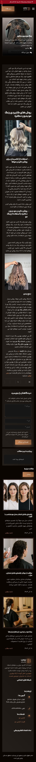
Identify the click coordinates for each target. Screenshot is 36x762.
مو (21, 351)
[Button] (18, 2)
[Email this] (28, 382)
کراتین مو (22, 718)
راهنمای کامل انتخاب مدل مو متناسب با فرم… (18, 515)
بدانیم (27, 48)
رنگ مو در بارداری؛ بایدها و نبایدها (20, 632)
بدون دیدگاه (25, 52)
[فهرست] (33, 8)
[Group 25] (25, 8)
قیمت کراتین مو (20, 722)
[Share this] (23, 382)
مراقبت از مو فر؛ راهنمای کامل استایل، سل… (19, 574)
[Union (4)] (29, 8)
